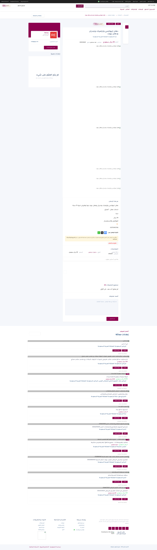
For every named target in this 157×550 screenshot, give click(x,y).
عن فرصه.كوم (151, 1)
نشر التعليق (112, 318)
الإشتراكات (134, 9)
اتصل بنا (82, 527)
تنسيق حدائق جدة (122, 409)
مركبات (62, 523)
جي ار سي (125, 344)
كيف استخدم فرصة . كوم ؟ (117, 1)
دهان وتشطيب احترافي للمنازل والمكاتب (114, 394)
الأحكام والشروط (24, 1)
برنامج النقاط (128, 1)
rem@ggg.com (34, 41)
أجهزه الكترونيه (60, 527)
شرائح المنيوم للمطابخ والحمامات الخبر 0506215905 (110, 427)
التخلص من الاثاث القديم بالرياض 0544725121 (112, 491)
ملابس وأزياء (61, 525)
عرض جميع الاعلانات (50, 47)
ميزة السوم (135, 1)
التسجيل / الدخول (149, 9)
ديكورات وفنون (111, 15)
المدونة (122, 9)
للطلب (125, 350)
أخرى (63, 529)
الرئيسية (126, 15)
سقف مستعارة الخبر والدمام (118, 475)
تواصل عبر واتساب (104, 1)
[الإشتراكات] (15, 5)
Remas (46, 33)
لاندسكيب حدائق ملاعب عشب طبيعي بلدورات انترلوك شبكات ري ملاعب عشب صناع (99, 359)
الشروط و (72, 237)
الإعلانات (140, 9)
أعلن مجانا (98, 24)
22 (48, 34)
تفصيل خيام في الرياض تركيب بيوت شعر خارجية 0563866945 (107, 460)
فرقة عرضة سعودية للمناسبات (117, 377)
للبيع (118, 23)
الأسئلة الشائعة (5, 1)
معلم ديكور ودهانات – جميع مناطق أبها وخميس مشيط (109, 442)
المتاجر (128, 9)
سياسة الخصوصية (14, 1)
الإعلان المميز (143, 1)
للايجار (125, 367)
